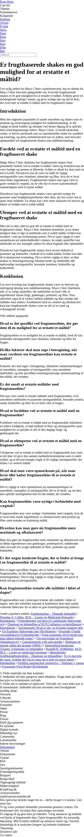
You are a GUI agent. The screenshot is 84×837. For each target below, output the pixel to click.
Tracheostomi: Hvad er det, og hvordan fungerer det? (50, 627)
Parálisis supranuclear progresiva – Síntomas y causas (51, 663)
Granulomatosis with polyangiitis (42, 642)
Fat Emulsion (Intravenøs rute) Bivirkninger (29, 631)
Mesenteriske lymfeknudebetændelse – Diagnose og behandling (33, 654)
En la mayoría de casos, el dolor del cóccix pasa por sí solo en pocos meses (40, 657)
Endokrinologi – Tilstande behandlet (53, 613)
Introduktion (7, 620)
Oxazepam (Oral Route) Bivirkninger (25, 666)
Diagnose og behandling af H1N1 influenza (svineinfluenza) (44, 624)
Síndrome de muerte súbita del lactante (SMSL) (40, 643)
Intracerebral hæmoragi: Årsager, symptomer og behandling (37, 647)
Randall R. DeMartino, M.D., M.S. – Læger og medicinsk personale (41, 650)
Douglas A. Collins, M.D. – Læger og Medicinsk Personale (36, 617)
